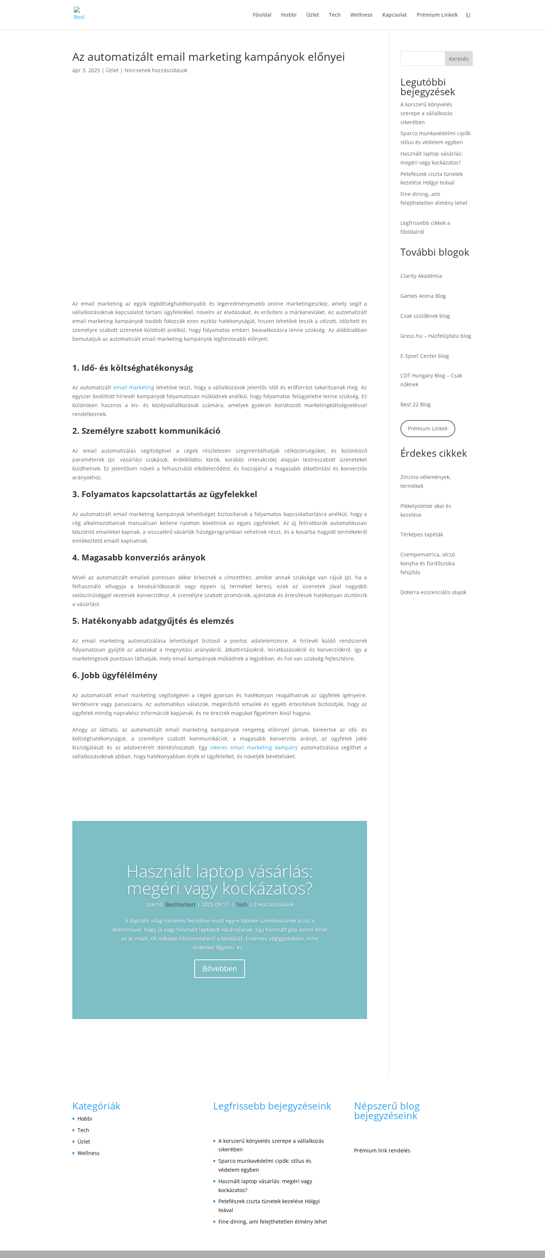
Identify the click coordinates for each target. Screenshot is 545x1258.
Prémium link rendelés (382, 1150)
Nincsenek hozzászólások (156, 70)
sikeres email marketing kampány (254, 747)
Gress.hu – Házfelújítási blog (435, 335)
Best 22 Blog (415, 404)
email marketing (133, 387)
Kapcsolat (394, 15)
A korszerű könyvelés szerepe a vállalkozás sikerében (426, 113)
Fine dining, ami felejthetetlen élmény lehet (272, 1221)
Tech (335, 15)
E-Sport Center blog (424, 355)
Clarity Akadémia (421, 275)
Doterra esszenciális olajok (433, 592)
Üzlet (312, 15)
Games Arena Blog (423, 295)
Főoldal (262, 15)
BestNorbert (180, 904)
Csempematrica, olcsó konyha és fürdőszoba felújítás (427, 563)
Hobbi (289, 15)
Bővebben (219, 969)
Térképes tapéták (421, 534)
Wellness (361, 15)
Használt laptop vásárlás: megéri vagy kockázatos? (219, 879)
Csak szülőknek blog (425, 315)
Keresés (459, 58)
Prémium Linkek (437, 15)
